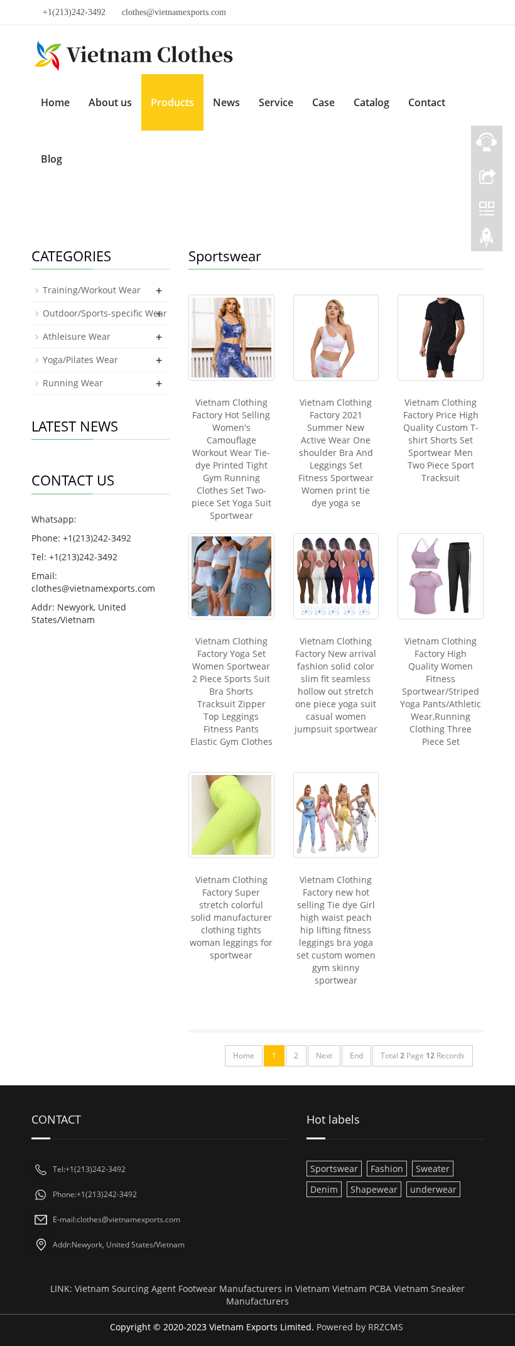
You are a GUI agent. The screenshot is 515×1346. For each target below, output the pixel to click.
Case (323, 102)
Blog (51, 159)
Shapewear (374, 1189)
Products (172, 102)
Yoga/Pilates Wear (80, 360)
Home (55, 102)
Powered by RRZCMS (358, 1327)
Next (324, 1055)
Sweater (433, 1169)
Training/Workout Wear (92, 290)
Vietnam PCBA (361, 1288)
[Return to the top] (486, 240)
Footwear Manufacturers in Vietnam (254, 1288)
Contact (426, 102)
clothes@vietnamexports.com (174, 12)
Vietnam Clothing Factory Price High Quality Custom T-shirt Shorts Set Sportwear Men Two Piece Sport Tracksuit (441, 440)
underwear (433, 1189)
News (226, 102)
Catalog (371, 102)
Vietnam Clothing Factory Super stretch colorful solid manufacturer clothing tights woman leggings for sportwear (231, 917)
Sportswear (334, 1169)
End (356, 1055)
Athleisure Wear (77, 336)
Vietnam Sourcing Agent (125, 1288)
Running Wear (73, 383)
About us (110, 102)
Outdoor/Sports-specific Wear (105, 313)
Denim (324, 1189)
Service (276, 102)
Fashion (387, 1169)
